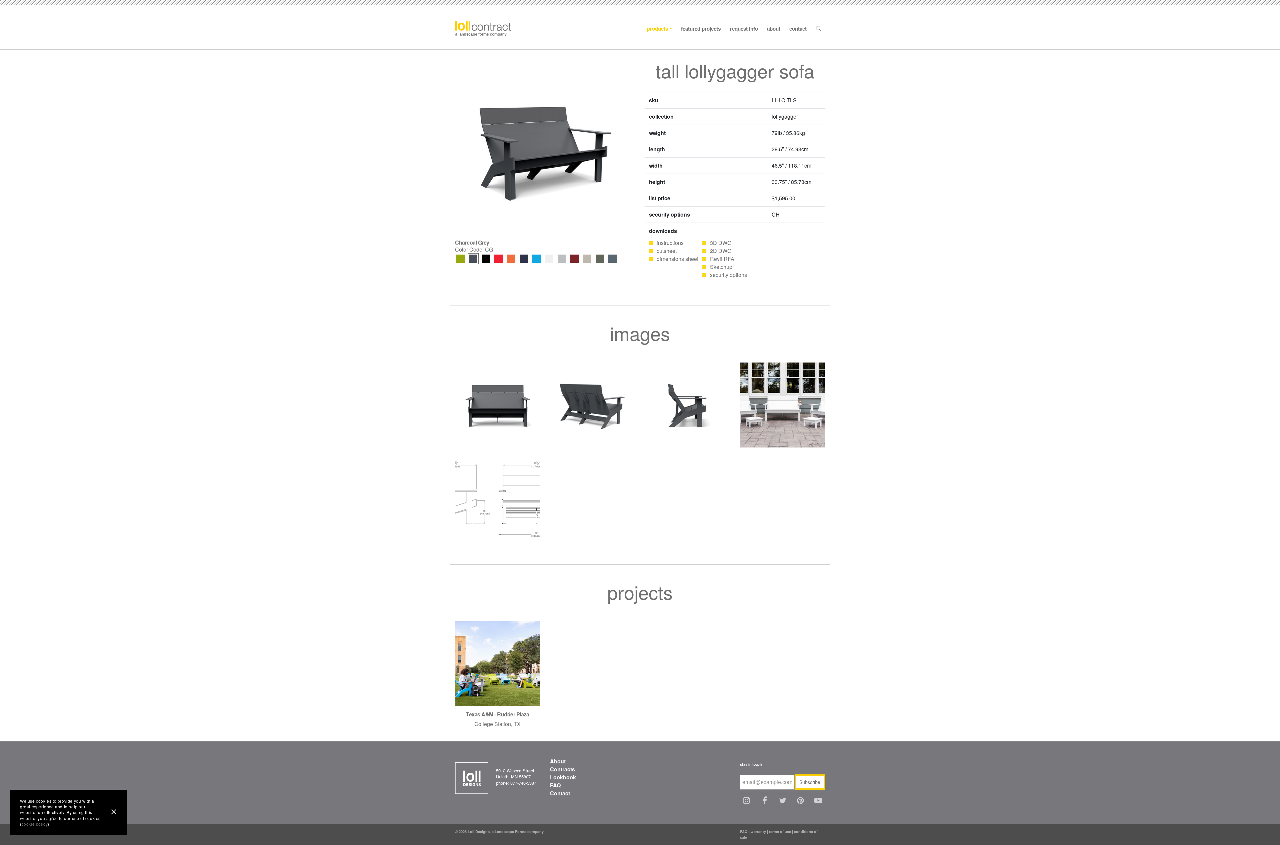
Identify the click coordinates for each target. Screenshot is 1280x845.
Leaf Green (460, 259)
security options (728, 275)
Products (657, 28)
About (773, 28)
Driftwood (562, 259)
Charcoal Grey (473, 259)
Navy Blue (524, 259)
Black (486, 259)
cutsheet (667, 251)
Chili (574, 259)
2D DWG (720, 251)
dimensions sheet (677, 259)
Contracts (562, 769)
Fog (587, 259)
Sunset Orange (511, 259)
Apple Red (498, 259)
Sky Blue (536, 259)
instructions (670, 243)
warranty (758, 831)
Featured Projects (701, 28)
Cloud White (549, 259)
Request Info (744, 28)
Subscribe (809, 782)
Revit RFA (722, 259)
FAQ (555, 785)
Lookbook (563, 777)
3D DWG (720, 243)
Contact (798, 28)
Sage (600, 259)
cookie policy (35, 824)
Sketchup (721, 267)
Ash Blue (612, 259)
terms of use (780, 831)
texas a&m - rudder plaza (497, 714)
